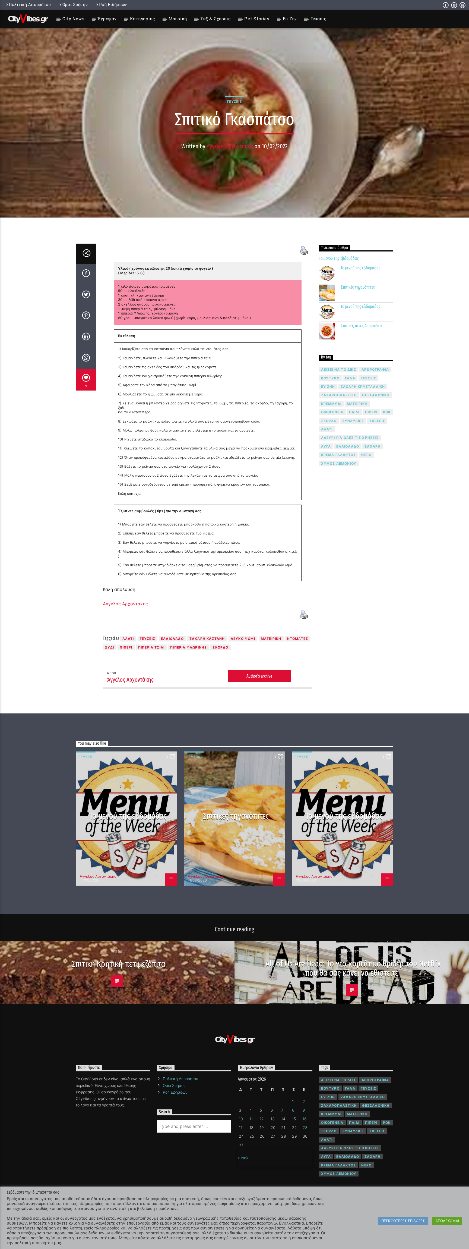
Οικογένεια (332, 412)
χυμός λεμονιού (339, 463)
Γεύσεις (318, 18)
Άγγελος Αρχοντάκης (230, 146)
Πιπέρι (126, 647)
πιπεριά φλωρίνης (188, 647)
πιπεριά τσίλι (151, 647)
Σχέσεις (377, 421)
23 (305, 1127)
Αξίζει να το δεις (338, 369)
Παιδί (354, 412)
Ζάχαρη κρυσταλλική (363, 387)
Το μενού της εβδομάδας (339, 258)
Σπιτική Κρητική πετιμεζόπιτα (118, 964)
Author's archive (259, 676)
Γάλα (350, 378)
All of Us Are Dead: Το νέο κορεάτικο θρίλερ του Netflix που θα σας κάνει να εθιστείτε (353, 968)
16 (305, 1118)
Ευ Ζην (290, 18)
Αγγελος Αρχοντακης (125, 603)
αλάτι (128, 639)
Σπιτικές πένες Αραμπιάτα (361, 325)
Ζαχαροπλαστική (339, 395)
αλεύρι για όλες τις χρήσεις (350, 438)
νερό (366, 455)
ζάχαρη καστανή (207, 639)
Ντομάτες (297, 639)
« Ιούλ (243, 1158)
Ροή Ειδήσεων (113, 4)
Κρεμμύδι (331, 404)
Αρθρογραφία (375, 369)
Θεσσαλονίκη (375, 395)
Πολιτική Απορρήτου (30, 4)
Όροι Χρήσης (75, 4)
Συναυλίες (353, 421)
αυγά (326, 446)
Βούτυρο (330, 378)
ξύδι (109, 647)
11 (251, 1118)
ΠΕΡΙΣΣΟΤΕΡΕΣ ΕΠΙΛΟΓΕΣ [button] (403, 1221)
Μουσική (178, 18)
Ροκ (387, 412)
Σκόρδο (220, 647)
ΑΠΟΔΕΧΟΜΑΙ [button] (447, 1221)
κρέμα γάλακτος (338, 455)
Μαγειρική (271, 639)
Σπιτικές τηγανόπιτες (358, 287)
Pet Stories (257, 18)
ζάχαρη (373, 446)
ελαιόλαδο (172, 639)
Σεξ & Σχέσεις (215, 18)
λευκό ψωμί (243, 639)
